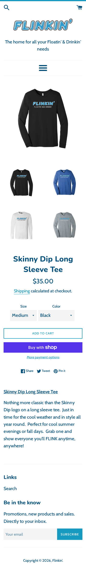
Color (56, 306)
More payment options (43, 357)
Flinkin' (57, 560)
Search (10, 488)
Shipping (22, 291)
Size (23, 306)
